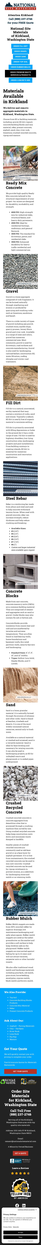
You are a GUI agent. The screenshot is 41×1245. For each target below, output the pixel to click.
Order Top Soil (20, 62)
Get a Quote (20, 1153)
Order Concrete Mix (20, 80)
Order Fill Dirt (20, 46)
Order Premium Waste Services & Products (20, 73)
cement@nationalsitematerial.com (20, 1141)
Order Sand (20, 57)
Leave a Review (20, 1168)
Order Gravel (20, 51)
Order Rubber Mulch (20, 67)
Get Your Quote (20, 1071)
